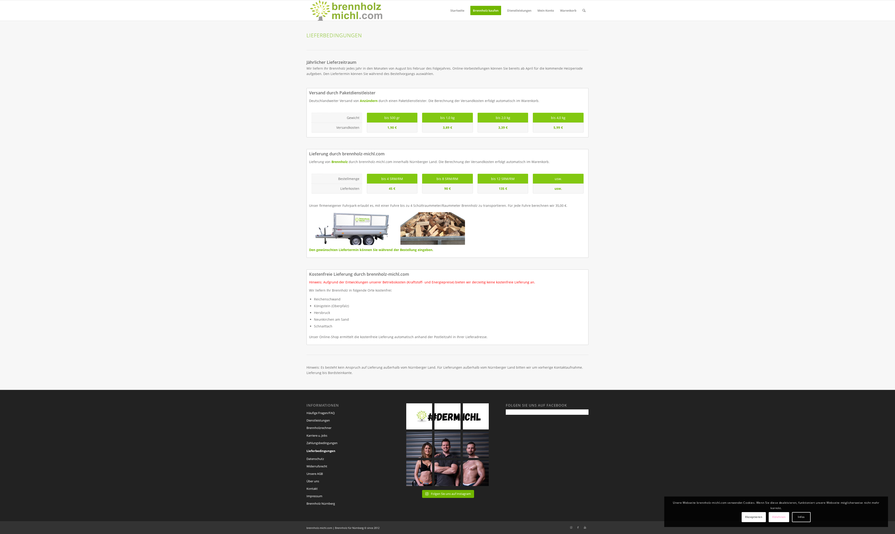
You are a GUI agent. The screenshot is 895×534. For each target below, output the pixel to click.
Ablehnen (779, 517)
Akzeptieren (753, 517)
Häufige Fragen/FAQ (320, 413)
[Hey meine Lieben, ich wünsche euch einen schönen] (419, 416)
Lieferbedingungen (320, 451)
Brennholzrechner (318, 428)
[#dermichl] (419, 445)
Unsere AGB (314, 474)
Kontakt (312, 488)
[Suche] (584, 10)
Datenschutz (315, 459)
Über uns (312, 481)
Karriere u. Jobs (316, 435)
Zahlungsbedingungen (321, 443)
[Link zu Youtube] (585, 527)
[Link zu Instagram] (571, 527)
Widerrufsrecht (316, 466)
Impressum (314, 496)
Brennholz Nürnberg (320, 503)
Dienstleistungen (318, 420)
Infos (801, 517)
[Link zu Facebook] (578, 527)
